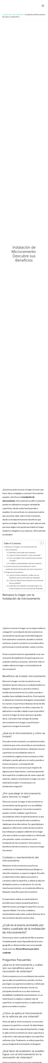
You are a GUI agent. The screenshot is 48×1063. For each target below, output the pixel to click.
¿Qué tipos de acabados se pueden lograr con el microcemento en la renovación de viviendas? (26, 587)
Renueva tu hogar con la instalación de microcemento (21, 548)
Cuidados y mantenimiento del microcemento (25, 563)
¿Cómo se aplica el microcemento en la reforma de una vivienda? (26, 581)
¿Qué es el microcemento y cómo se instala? (25, 555)
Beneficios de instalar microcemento (22, 552)
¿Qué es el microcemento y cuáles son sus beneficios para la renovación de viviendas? (24, 576)
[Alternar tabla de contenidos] (40, 543)
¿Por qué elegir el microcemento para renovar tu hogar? (25, 559)
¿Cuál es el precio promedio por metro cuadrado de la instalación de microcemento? (23, 567)
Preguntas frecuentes (14, 572)
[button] (38, 5)
